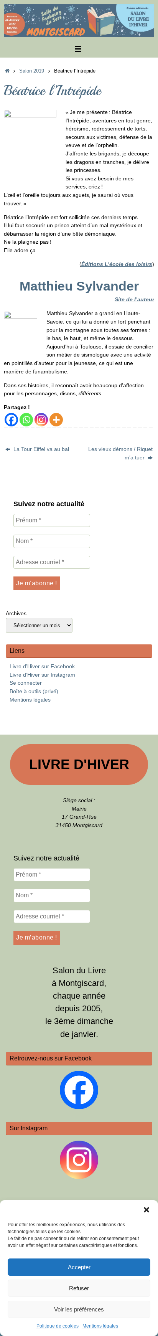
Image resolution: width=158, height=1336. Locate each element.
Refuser (79, 1288)
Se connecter (26, 683)
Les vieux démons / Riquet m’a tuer (120, 453)
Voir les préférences (79, 1309)
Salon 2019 (31, 71)
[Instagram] (41, 419)
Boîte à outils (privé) (34, 691)
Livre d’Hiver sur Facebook (42, 666)
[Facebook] (11, 419)
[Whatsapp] (26, 419)
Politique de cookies (57, 1326)
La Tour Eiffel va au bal (40, 449)
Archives (16, 613)
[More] (56, 419)
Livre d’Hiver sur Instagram (42, 675)
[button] (146, 1210)
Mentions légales (100, 1326)
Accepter (79, 1267)
